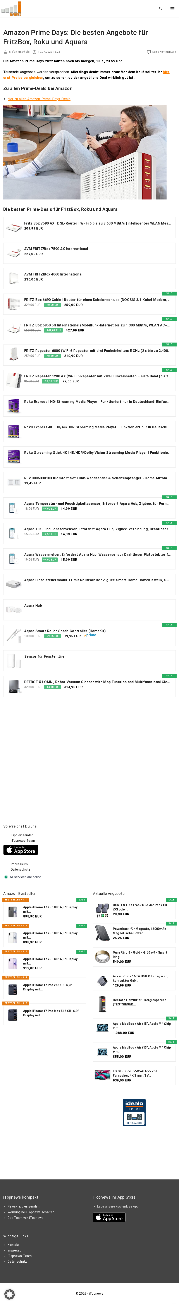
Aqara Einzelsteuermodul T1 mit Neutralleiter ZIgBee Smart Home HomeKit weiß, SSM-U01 (97, 580)
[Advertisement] (125, 851)
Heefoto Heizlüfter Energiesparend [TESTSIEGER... (140, 1002)
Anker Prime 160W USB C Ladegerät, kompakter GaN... (140, 978)
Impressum (19, 864)
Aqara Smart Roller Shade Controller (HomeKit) (65, 631)
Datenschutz (20, 869)
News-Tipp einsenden (24, 1206)
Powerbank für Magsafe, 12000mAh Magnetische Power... (139, 931)
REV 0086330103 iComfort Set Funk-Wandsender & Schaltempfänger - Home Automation (97, 478)
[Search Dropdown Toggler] (161, 8)
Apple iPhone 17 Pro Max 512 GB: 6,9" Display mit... (51, 1013)
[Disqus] (89, 755)
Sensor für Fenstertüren (45, 656)
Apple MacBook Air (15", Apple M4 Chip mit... (142, 1026)
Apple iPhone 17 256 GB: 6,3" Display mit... (50, 909)
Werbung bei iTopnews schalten (31, 1212)
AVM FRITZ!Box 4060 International (53, 274)
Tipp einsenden (22, 835)
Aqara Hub (33, 605)
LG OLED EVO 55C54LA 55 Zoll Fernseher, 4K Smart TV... (135, 1073)
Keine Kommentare (164, 51)
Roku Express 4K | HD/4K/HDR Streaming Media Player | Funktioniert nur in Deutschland (97, 427)
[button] (9, 1294)
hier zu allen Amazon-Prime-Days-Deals (39, 99)
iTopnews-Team (23, 840)
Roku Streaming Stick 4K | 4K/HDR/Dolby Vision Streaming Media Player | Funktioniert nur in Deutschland (97, 453)
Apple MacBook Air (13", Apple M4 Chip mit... (142, 1050)
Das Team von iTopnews (26, 1218)
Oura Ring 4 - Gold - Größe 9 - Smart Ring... (140, 955)
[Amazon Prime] (90, 636)
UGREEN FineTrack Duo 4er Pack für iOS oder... (140, 907)
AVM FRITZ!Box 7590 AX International (56, 249)
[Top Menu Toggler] (172, 9)
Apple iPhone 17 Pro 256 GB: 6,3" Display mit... (47, 987)
